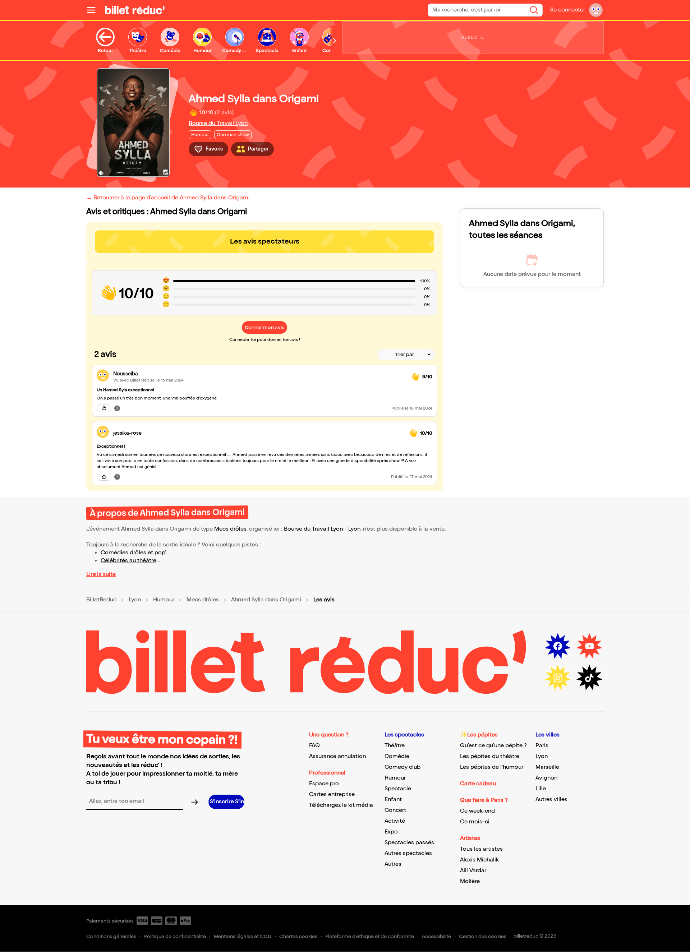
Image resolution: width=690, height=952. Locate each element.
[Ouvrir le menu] (94, 10)
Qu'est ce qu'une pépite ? (493, 745)
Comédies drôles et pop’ (133, 552)
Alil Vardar (473, 870)
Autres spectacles (408, 853)
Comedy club (402, 767)
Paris (541, 745)
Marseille (547, 767)
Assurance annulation (337, 756)
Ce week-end (477, 811)
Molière (470, 881)
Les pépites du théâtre (489, 756)
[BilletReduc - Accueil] (135, 10)
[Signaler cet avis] (117, 408)
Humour (163, 600)
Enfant (393, 799)
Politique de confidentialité (175, 936)
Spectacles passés (409, 842)
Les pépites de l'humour (491, 767)
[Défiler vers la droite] (334, 41)
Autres (393, 864)
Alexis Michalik (479, 859)
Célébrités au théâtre (128, 560)
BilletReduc (101, 600)
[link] (259, 373)
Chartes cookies (298, 936)
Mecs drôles (230, 529)
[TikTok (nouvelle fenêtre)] (589, 678)
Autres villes (551, 799)
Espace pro (324, 783)
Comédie (397, 756)
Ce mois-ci (474, 821)
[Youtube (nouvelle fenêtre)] (589, 646)
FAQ (314, 745)
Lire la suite (101, 574)
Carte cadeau (478, 783)
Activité (395, 821)
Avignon (546, 778)
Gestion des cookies (482, 936)
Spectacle (398, 788)
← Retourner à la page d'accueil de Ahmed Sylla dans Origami (168, 197)
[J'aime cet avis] (104, 408)
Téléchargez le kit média (341, 805)
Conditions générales (111, 936)
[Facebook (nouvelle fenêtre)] (557, 646)
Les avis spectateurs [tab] (264, 241)
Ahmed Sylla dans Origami (266, 600)
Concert (395, 810)
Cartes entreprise (332, 794)
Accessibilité (436, 936)
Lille (540, 788)
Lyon (354, 529)
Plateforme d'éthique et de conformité (369, 936)
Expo (391, 831)
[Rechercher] (534, 10)
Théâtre (395, 745)
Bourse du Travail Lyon (218, 123)
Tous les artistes (481, 849)
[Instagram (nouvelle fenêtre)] (557, 678)
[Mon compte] (596, 10)
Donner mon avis (264, 327)
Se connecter (567, 9)
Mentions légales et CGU (242, 936)
